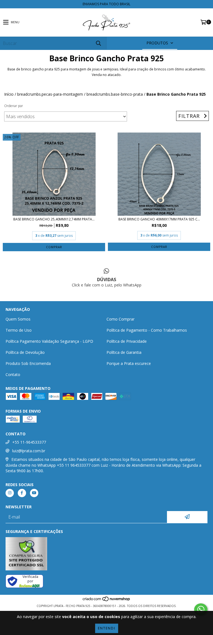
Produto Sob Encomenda (28, 363)
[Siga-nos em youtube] (34, 493)
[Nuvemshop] (106, 600)
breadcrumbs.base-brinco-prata (115, 94)
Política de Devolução (25, 352)
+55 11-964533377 (29, 442)
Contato (13, 374)
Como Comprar (120, 319)
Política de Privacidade (126, 341)
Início (9, 94)
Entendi (106, 628)
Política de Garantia (123, 352)
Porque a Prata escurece (128, 363)
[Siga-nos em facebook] (22, 493)
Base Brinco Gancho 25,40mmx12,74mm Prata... (54, 219)
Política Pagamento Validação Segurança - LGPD (49, 341)
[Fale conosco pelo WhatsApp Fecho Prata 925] (200, 609)
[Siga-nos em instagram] (10, 493)
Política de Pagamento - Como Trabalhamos (146, 330)
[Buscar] (98, 43)
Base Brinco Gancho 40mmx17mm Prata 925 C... (159, 219)
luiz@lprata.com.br (28, 450)
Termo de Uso (19, 330)
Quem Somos (18, 319)
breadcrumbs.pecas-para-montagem (50, 94)
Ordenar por (13, 105)
